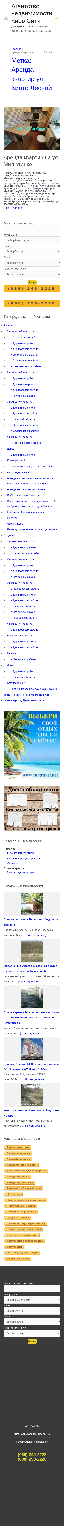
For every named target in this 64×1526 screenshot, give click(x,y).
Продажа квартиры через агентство (26, 1223)
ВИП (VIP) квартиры (19, 635)
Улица (7, 246)
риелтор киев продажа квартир (25, 1241)
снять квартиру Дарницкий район (24, 700)
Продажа (9, 535)
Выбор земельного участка (23, 495)
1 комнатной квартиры (20, 331)
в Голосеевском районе (25, 337)
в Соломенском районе (25, 360)
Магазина (12, 863)
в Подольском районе (24, 617)
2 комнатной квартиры (20, 372)
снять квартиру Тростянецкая (22, 1252)
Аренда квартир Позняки (20, 1182)
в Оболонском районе (24, 354)
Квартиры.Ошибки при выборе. (26, 512)
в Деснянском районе (24, 384)
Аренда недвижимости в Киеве (26, 489)
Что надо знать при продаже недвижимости (33, 529)
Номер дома (10, 234)
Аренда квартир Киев (18, 1176)
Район (7, 257)
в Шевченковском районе (26, 366)
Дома (10, 448)
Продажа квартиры (18, 1217)
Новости (12, 518)
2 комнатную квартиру (20, 872)
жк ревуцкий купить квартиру (22, 1235)
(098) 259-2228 (32, 1459)
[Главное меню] (56, 18)
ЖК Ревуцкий (14, 1194)
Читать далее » (13, 207)
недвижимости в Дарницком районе (32, 466)
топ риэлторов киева (18, 1258)
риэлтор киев (14, 1247)
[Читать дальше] (36, 935)
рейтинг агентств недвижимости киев (26, 694)
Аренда (8, 325)
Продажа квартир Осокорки (21, 1212)
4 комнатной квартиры (20, 436)
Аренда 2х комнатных (18, 1153)
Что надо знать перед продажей (24, 1229)
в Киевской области (23, 419)
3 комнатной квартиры (20, 401)
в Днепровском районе (24, 349)
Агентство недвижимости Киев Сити (31, 13)
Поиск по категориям (15, 269)
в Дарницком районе (23, 343)
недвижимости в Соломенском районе (34, 689)
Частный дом (15, 523)
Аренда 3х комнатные (18, 1159)
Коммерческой (16, 460)
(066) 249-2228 (32, 1454)
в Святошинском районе (25, 425)
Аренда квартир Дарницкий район (26, 1170)
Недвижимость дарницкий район (26, 1200)
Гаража (11, 653)
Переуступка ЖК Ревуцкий (21, 1206)
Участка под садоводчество (24, 858)
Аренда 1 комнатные (18, 1147)
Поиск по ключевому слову (18, 223)
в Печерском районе (23, 395)
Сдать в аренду (14, 868)
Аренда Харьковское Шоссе (22, 1165)
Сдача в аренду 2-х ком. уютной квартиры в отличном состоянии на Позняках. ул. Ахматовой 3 (31, 1017)
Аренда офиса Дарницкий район (24, 1188)
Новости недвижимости (18, 472)
